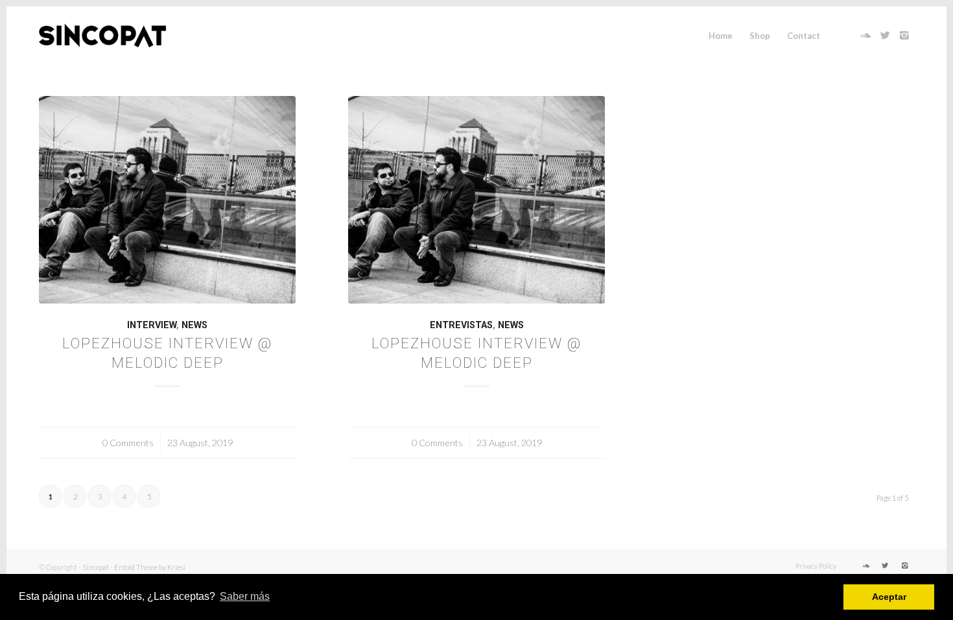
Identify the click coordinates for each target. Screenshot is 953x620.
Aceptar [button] (889, 596)
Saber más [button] (245, 596)
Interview (151, 325)
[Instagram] (904, 35)
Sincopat (95, 567)
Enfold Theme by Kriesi (149, 567)
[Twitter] (885, 35)
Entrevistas (461, 325)
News (194, 325)
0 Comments (128, 442)
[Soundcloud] (865, 35)
